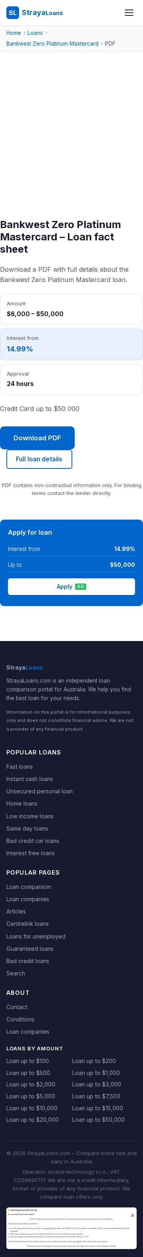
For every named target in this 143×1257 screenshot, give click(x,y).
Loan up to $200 (94, 1060)
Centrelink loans (27, 923)
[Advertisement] (71, 143)
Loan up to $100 (27, 1060)
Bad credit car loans (32, 840)
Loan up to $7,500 (96, 1096)
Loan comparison (28, 886)
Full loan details (39, 459)
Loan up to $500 (28, 1072)
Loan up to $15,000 (97, 1108)
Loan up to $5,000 (30, 1096)
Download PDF (37, 438)
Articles (16, 911)
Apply (70, 586)
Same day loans (27, 828)
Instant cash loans (29, 778)
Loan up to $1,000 (96, 1072)
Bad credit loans (27, 961)
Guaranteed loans (30, 948)
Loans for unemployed (36, 936)
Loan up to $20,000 (32, 1119)
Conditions (20, 1019)
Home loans (21, 803)
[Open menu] (129, 12)
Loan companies (27, 899)
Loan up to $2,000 (30, 1084)
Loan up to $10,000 (32, 1108)
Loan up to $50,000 (98, 1119)
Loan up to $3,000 (96, 1084)
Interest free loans (30, 853)
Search (15, 973)
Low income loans (30, 816)
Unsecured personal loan (39, 791)
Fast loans (19, 766)
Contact (16, 1007)
